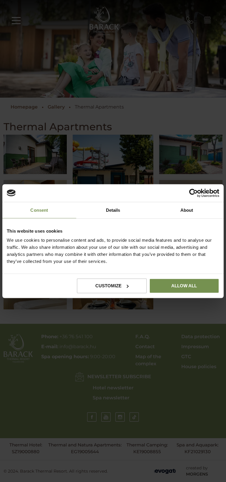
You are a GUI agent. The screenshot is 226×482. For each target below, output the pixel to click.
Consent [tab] (39, 209)
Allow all (184, 285)
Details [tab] (113, 209)
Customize (108, 285)
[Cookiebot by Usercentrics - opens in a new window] (193, 193)
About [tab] (186, 209)
